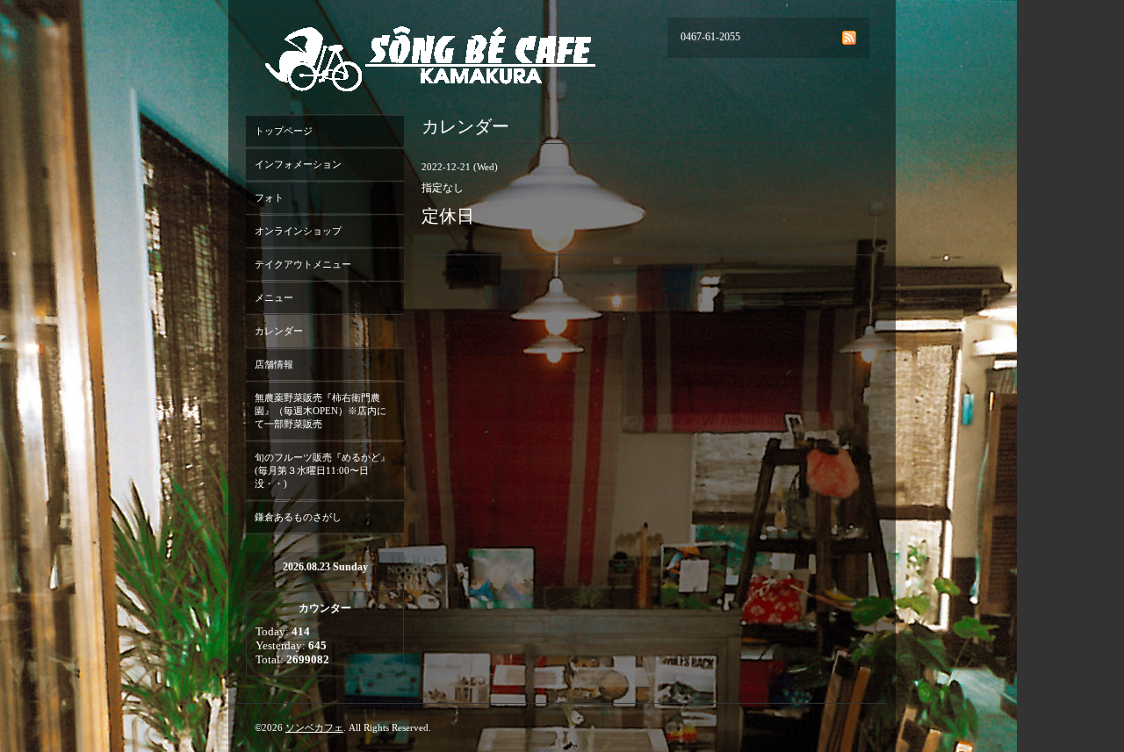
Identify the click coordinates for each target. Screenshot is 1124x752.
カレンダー (279, 331)
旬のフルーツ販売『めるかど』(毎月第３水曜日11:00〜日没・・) (322, 470)
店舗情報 (274, 364)
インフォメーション (298, 164)
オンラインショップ (298, 231)
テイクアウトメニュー (303, 264)
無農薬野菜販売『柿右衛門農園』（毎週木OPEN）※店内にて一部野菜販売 (320, 410)
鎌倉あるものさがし (298, 517)
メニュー (274, 297)
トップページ (284, 130)
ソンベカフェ (314, 727)
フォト (269, 197)
